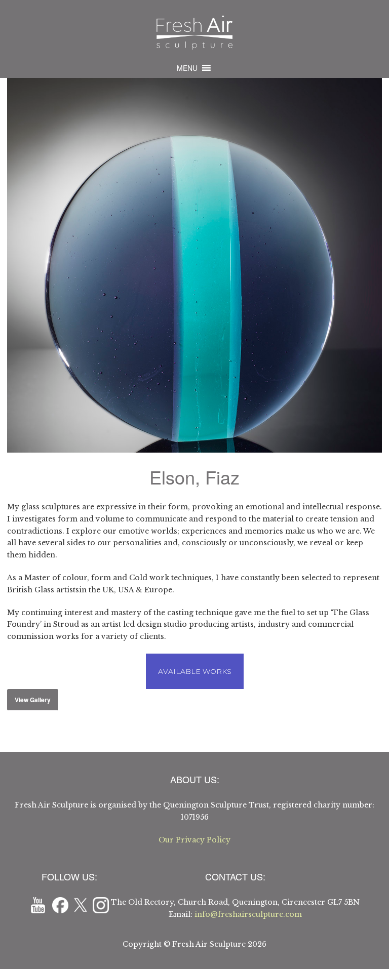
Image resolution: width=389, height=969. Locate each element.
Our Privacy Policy (194, 839)
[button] (187, 68)
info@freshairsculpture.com (248, 914)
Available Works (194, 671)
